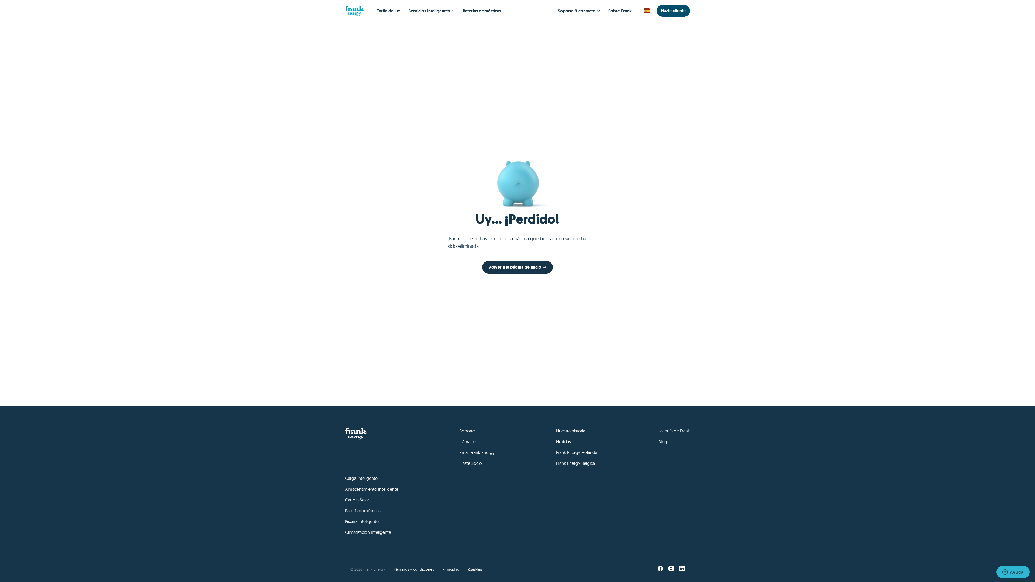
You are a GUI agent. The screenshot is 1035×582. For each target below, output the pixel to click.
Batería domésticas (363, 510)
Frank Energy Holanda (576, 452)
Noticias (563, 441)
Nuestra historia (570, 431)
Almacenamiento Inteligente (371, 489)
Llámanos (468, 441)
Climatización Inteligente (368, 532)
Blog (662, 441)
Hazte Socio (471, 463)
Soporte (467, 431)
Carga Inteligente (361, 478)
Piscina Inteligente (362, 521)
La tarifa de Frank (674, 431)
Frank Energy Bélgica (575, 463)
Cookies (475, 569)
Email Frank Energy (477, 452)
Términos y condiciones (414, 569)
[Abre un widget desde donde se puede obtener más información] (1013, 572)
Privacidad (451, 569)
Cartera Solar (357, 500)
